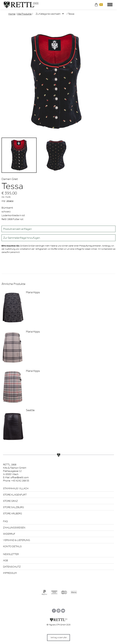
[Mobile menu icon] (110, 4)
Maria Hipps (33, 292)
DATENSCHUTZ (12, 566)
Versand (9, 201)
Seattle (30, 410)
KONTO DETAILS (12, 546)
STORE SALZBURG (13, 507)
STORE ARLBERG (12, 513)
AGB (5, 560)
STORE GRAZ (10, 500)
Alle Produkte (24, 13)
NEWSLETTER (11, 554)
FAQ (5, 521)
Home (11, 13)
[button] (58, 237)
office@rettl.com (20, 477)
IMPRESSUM (10, 572)
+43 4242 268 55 (20, 480)
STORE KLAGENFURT (15, 494)
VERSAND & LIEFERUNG (16, 540)
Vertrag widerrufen (58, 637)
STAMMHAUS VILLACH (15, 488)
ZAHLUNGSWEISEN (14, 527)
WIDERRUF (9, 533)
